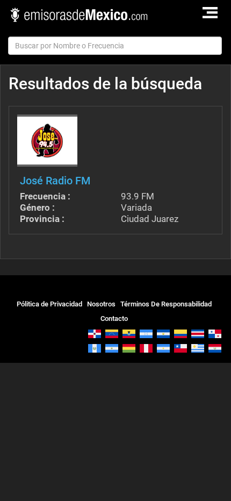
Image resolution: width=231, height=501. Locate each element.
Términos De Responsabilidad (166, 304)
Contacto (114, 318)
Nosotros (101, 304)
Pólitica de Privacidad (49, 304)
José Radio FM (55, 180)
